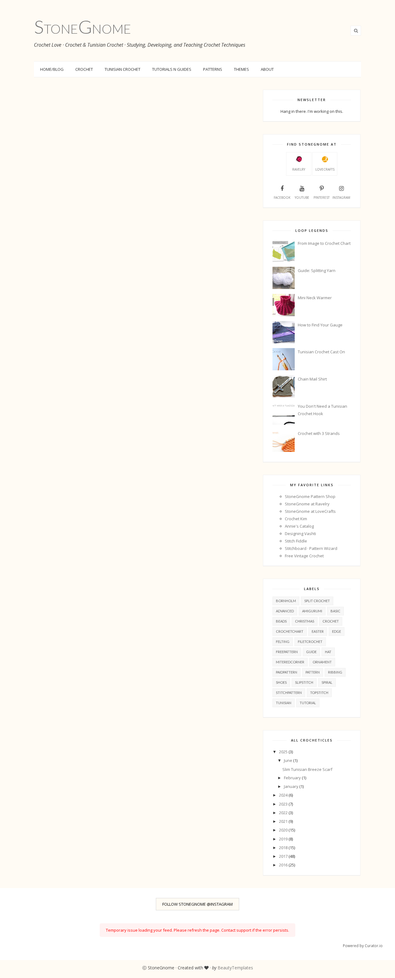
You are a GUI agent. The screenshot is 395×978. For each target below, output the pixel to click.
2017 (284, 856)
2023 (284, 804)
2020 (284, 830)
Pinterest (322, 197)
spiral (327, 682)
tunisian (283, 703)
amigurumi (312, 611)
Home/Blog (52, 69)
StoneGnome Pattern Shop (310, 496)
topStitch (319, 693)
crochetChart (289, 631)
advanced (285, 611)
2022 (284, 812)
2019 (284, 839)
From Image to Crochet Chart (324, 243)
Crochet (84, 69)
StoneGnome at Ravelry (307, 504)
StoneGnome (82, 26)
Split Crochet (317, 601)
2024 (284, 795)
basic (335, 611)
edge (336, 631)
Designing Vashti (300, 533)
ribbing (335, 672)
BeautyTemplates (235, 968)
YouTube (302, 197)
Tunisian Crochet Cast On (321, 352)
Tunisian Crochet (122, 69)
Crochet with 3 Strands (319, 433)
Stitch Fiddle (296, 541)
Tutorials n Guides (171, 69)
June (288, 760)
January (291, 786)
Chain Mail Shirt (312, 379)
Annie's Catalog (299, 526)
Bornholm (286, 601)
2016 (284, 865)
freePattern (287, 652)
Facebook (282, 197)
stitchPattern (289, 693)
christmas (304, 621)
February (293, 777)
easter (318, 631)
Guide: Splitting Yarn (316, 270)
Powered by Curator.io (363, 945)
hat (328, 652)
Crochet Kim (296, 518)
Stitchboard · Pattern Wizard (311, 548)
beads (281, 621)
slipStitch (304, 682)
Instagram (341, 197)
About (267, 69)
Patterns (212, 69)
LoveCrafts (325, 169)
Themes (241, 69)
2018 (284, 847)
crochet (330, 621)
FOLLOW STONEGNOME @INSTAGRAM (197, 904)
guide (311, 652)
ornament (322, 662)
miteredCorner (290, 662)
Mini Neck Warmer (315, 297)
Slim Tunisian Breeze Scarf (307, 769)
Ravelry (298, 169)
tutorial (308, 703)
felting (282, 642)
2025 (284, 752)
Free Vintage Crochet (304, 556)
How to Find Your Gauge (320, 325)
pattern (313, 672)
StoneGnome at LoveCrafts (310, 511)
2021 (284, 821)
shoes (281, 682)
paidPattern (286, 672)
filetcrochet (310, 642)
